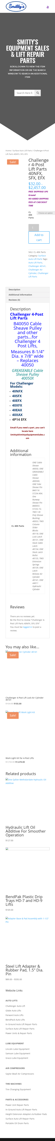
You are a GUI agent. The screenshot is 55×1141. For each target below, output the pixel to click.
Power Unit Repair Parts (17, 1105)
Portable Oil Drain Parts (17, 1123)
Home (8, 150)
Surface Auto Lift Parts (22, 150)
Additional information (20, 294)
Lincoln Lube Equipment (17, 1049)
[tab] (27, 289)
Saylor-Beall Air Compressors (20, 1073)
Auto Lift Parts (35, 262)
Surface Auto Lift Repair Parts (20, 1028)
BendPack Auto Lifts (15, 1019)
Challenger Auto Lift (15, 1006)
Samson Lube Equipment (18, 1053)
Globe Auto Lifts (13, 1010)
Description (14, 289)
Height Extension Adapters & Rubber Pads (26, 1114)
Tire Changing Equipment (18, 1089)
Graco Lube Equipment (17, 1058)
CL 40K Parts (31, 215)
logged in (27, 627)
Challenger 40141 (37, 266)
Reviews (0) (14, 299)
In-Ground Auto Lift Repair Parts (21, 1024)
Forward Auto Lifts (14, 1015)
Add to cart (38, 237)
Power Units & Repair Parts (19, 1033)
